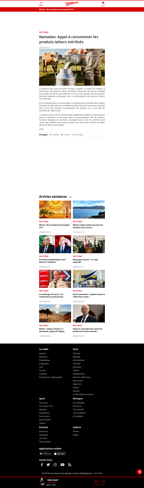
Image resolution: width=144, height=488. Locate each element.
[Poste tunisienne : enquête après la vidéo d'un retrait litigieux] (89, 279)
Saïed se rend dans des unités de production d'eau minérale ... (87, 330)
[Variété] (42, 482)
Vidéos (76, 435)
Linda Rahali (51, 482)
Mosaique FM (78, 374)
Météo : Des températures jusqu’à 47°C (56, 9)
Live (41, 367)
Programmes (44, 360)
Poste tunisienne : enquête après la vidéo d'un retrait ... (89, 295)
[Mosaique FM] (72, 3)
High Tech (77, 384)
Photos (76, 431)
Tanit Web (98, 473)
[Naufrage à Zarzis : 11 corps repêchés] (89, 244)
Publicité (43, 374)
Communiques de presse (83, 394)
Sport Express (45, 419)
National (44, 32)
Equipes (42, 353)
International (78, 360)
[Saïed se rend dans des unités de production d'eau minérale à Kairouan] (89, 313)
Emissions (43, 357)
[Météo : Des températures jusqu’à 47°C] (55, 210)
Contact (42, 370)
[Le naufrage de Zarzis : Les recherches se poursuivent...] (55, 279)
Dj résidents (78, 416)
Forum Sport (44, 416)
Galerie (42, 423)
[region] (72, 20)
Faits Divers (78, 380)
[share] (139, 472)
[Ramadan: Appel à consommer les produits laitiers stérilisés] (72, 67)
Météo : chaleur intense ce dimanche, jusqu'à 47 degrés (52, 330)
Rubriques (43, 435)
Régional (76, 357)
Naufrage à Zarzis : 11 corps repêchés (85, 260)
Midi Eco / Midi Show (81, 377)
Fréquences (44, 363)
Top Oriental (78, 409)
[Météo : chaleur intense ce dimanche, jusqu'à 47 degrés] (55, 313)
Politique (77, 363)
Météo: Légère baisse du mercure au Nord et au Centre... (88, 226)
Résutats (43, 409)
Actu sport (43, 402)
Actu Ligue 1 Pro (46, 406)
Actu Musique (78, 402)
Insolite (76, 391)
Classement (44, 413)
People (76, 387)
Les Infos (43, 438)
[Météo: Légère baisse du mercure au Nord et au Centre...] (89, 210)
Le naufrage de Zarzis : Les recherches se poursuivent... (51, 295)
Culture (76, 370)
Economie (77, 367)
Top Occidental (79, 413)
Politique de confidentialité (50, 377)
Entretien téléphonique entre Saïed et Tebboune (52, 260)
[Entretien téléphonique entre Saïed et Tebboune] (55, 244)
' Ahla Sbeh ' (52, 480)
